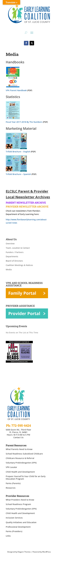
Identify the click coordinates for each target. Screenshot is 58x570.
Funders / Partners (15, 252)
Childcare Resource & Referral (20, 458)
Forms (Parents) (13, 483)
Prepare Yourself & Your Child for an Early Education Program (25, 477)
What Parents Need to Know (19, 449)
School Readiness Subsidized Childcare (24, 453)
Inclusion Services (14, 517)
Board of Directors (14, 260)
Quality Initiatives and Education (21, 522)
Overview (10, 243)
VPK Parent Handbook (16, 90)
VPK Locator (11, 467)
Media (9, 269)
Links (8, 535)
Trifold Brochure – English (18, 151)
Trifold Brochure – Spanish (18, 174)
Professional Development (18, 526)
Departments (12, 256)
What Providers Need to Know (20, 499)
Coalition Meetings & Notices (19, 265)
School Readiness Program (18, 504)
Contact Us (18, 437)
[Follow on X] (32, 43)
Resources (10, 487)
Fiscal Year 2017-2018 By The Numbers (24, 122)
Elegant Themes (24, 552)
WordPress (46, 552)
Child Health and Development (20, 471)
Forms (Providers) (14, 531)
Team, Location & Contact (18, 248)
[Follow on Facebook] (26, 43)
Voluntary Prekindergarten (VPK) (21, 462)
